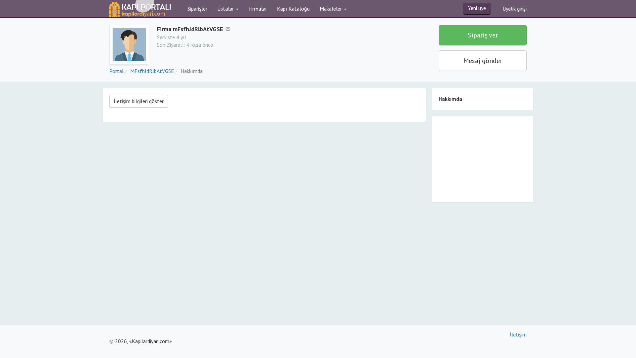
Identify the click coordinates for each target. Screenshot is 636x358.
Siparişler (197, 8)
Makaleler (331, 8)
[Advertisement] (482, 158)
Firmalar (257, 8)
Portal (116, 71)
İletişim (518, 334)
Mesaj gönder (482, 60)
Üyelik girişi (515, 8)
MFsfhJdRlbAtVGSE (152, 71)
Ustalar (226, 8)
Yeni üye (477, 8)
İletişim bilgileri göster (139, 101)
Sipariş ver (483, 35)
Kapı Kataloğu (293, 8)
